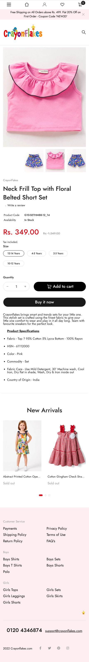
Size (5, 246)
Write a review (16, 205)
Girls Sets (54, 589)
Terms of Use (56, 534)
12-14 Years (13, 253)
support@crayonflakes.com (63, 630)
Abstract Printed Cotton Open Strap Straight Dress (33, 476)
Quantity (8, 277)
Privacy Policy (57, 528)
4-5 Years (36, 253)
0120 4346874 (24, 630)
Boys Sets (53, 559)
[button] (41, 495)
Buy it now (44, 302)
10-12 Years (13, 263)
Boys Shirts (11, 559)
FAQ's (51, 540)
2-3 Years (58, 253)
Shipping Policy (14, 534)
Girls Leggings (14, 596)
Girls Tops (10, 589)
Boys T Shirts (12, 565)
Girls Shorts (11, 602)
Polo (6, 571)
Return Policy (12, 540)
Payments (10, 528)
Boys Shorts (55, 565)
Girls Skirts (55, 596)
